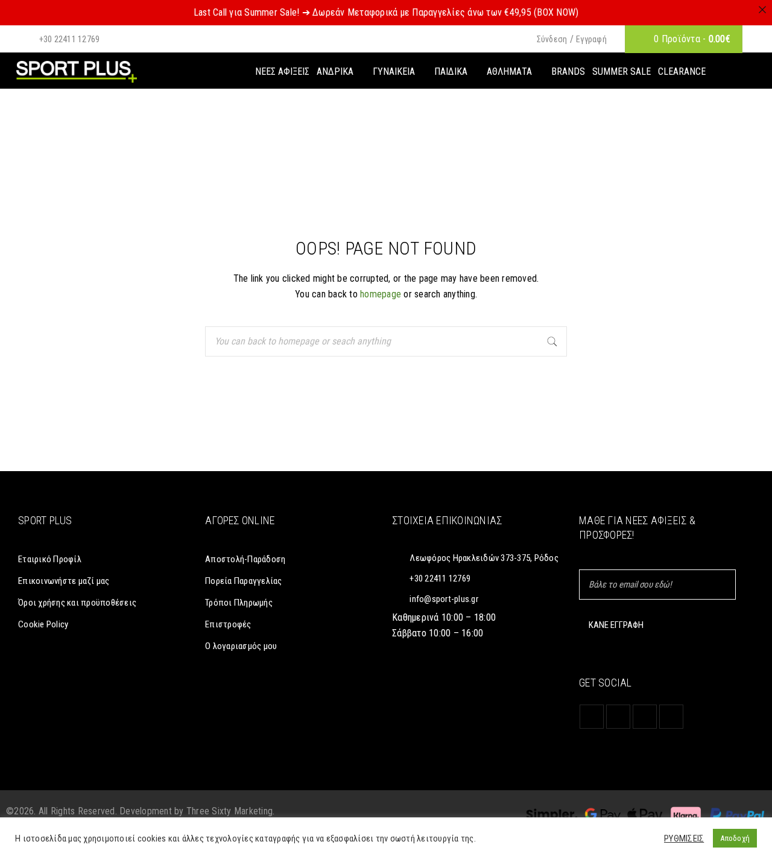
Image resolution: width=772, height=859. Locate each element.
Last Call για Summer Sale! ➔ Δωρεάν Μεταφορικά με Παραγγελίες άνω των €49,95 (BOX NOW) (386, 12)
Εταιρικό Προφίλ (49, 559)
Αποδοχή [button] (735, 838)
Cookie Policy (43, 624)
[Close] (762, 9)
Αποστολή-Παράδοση (245, 559)
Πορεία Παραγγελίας (243, 580)
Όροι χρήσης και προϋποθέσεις (77, 602)
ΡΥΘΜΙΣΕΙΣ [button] (684, 838)
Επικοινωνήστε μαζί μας (64, 580)
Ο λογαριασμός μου (241, 646)
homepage (380, 294)
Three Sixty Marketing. (230, 811)
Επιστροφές (228, 624)
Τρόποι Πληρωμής (239, 602)
